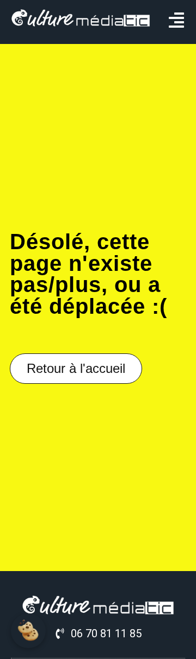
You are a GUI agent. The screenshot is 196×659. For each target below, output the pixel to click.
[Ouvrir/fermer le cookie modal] (28, 630)
